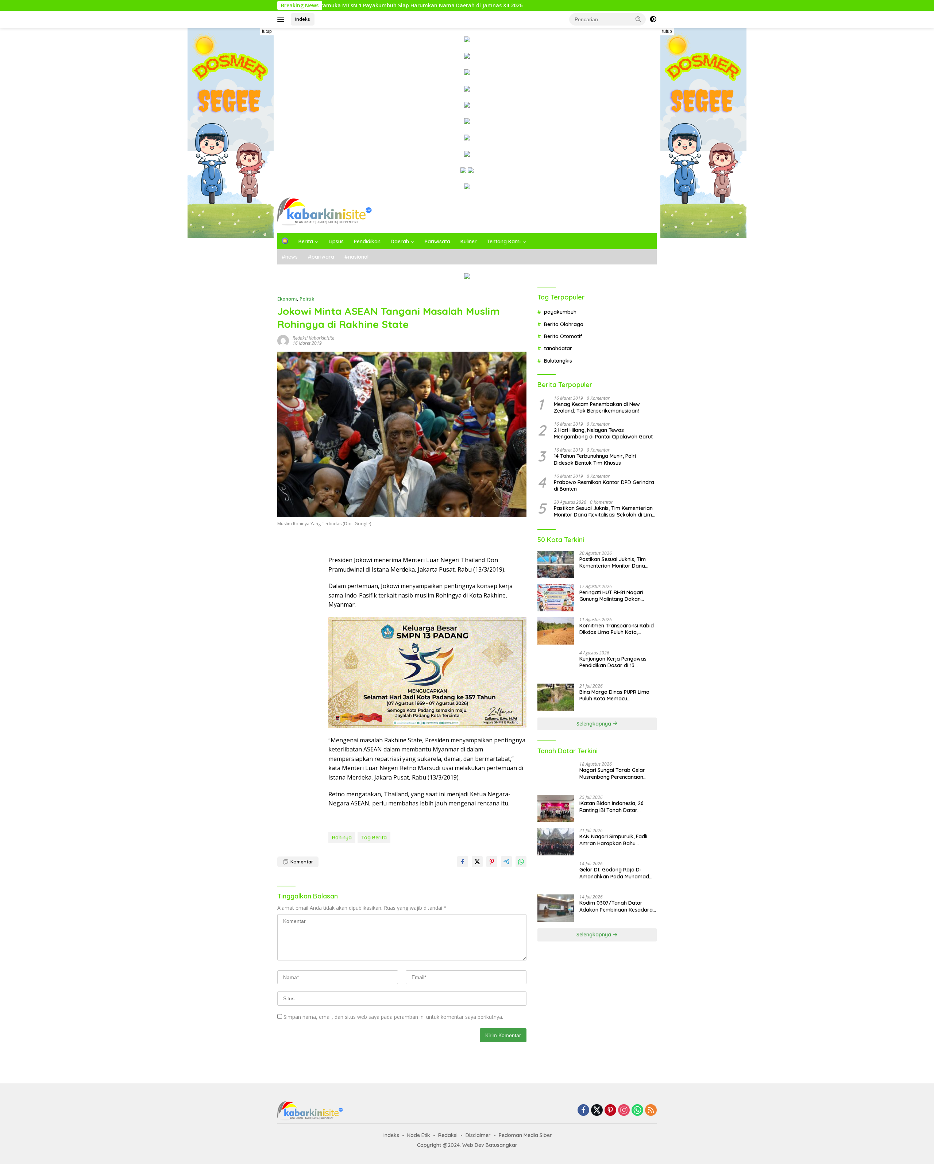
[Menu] (282, 19)
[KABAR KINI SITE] (324, 211)
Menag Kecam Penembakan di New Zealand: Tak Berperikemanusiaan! (597, 407)
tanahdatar (558, 348)
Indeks (302, 19)
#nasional (356, 257)
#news (290, 257)
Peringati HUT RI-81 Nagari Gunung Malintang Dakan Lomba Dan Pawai (611, 595)
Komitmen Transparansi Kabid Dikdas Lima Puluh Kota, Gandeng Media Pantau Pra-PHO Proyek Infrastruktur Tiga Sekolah (616, 628)
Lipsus (336, 241)
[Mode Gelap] (653, 19)
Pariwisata (437, 241)
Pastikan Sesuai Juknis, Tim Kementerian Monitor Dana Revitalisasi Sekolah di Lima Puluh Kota (604, 511)
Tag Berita (374, 837)
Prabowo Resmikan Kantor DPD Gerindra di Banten (604, 485)
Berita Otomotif (563, 336)
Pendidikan (367, 241)
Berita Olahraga (563, 324)
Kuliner (468, 241)
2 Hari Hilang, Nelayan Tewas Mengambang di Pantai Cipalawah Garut (603, 433)
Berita (305, 241)
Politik (307, 298)
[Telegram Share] (506, 861)
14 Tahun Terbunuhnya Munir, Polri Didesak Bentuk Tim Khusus (595, 459)
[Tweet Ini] (477, 861)
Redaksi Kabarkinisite (313, 338)
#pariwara (321, 257)
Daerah (400, 241)
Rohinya (342, 837)
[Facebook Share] (462, 861)
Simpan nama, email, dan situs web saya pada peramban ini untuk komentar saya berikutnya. (393, 1016)
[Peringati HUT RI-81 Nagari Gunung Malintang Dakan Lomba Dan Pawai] (555, 597)
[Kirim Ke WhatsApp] (521, 861)
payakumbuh (560, 312)
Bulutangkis (558, 360)
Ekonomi (287, 298)
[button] (638, 19)
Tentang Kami (504, 241)
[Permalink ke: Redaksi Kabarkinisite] (283, 339)
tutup (267, 31)
